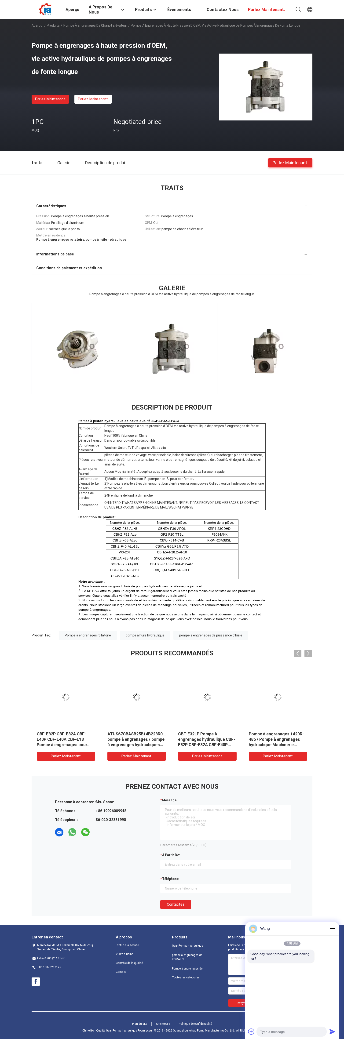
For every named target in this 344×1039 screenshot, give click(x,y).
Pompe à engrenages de (187, 968)
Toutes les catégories (186, 977)
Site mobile (163, 1023)
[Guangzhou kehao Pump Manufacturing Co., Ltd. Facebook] (36, 981)
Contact (121, 972)
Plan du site (139, 1023)
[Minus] (332, 928)
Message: (169, 800)
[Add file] (251, 1031)
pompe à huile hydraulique (145, 635)
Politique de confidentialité (195, 1023)
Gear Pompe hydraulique (187, 945)
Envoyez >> (243, 1003)
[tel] (98, 832)
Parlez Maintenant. (50, 99)
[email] (59, 832)
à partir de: (171, 855)
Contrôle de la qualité (129, 963)
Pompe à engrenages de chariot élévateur (95, 25)
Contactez (175, 904)
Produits (53, 25)
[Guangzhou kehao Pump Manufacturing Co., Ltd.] (45, 9)
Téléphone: (170, 879)
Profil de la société (127, 945)
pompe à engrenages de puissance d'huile (210, 635)
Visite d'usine (124, 954)
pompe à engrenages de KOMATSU (187, 957)
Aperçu (37, 25)
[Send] (332, 1031)
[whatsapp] (72, 832)
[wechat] (85, 832)
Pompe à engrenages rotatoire (88, 635)
